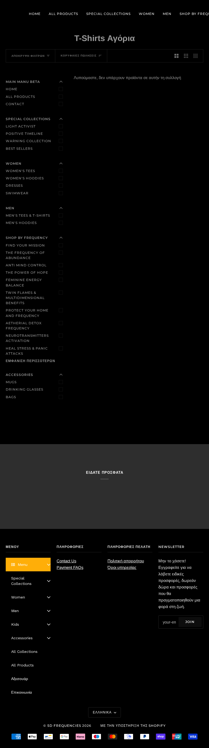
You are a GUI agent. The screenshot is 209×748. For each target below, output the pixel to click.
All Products (20, 97)
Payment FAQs (70, 567)
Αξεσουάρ (19, 679)
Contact (15, 104)
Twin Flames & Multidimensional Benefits (25, 298)
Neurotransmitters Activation (27, 338)
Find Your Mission (25, 245)
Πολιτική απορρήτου (125, 561)
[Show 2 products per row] (176, 55)
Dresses (14, 185)
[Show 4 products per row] (197, 55)
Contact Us (66, 561)
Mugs (11, 382)
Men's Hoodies (21, 223)
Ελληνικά (103, 712)
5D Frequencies (64, 726)
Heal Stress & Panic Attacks (27, 351)
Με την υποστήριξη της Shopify (133, 726)
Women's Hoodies (25, 178)
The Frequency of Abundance (25, 255)
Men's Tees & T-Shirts (28, 215)
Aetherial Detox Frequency (24, 325)
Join (190, 622)
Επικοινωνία (21, 692)
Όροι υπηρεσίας (121, 567)
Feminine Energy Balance (24, 282)
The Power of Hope (27, 272)
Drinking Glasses (24, 389)
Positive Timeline (24, 134)
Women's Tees (20, 171)
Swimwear (17, 193)
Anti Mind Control (26, 265)
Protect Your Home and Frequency (27, 312)
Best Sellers (19, 149)
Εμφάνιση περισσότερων (30, 361)
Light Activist (21, 126)
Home (11, 89)
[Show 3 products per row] (186, 55)
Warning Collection (28, 141)
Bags (11, 397)
